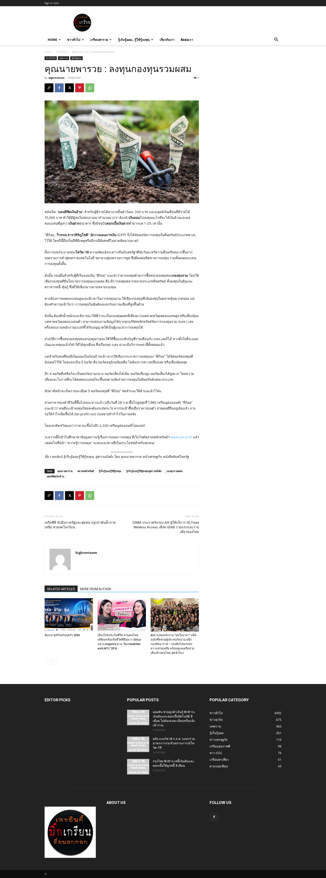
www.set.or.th (181, 437)
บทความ (63, 58)
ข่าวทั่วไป (73, 39)
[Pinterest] (79, 87)
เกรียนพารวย (99, 39)
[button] (276, 40)
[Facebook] (59, 87)
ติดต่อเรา (187, 39)
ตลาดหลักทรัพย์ (85, 471)
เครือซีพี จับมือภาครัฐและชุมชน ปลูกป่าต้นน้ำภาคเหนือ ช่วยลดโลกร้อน (80, 525)
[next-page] (54, 661)
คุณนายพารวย (65, 471)
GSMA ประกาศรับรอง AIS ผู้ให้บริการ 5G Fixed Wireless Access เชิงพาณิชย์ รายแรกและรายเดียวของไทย (165, 527)
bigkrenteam (57, 77)
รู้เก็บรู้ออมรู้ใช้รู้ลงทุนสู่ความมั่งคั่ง (143, 471)
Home (52, 39)
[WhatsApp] (89, 87)
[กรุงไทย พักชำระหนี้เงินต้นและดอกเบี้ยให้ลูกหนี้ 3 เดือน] (138, 766)
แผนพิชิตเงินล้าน (55, 476)
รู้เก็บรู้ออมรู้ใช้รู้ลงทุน (110, 471)
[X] (69, 87)
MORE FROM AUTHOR (95, 589)
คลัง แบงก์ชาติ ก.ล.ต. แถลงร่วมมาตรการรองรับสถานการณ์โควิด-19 (174, 743)
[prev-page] (47, 661)
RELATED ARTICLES (61, 589)
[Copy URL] (49, 87)
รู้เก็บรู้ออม (76, 58)
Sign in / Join (52, 3)
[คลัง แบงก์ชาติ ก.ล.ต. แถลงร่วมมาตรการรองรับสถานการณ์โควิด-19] (138, 744)
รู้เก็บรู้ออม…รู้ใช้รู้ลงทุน (134, 39)
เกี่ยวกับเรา (167, 39)
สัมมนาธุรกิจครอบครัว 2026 (62, 635)
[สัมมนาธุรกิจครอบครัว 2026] (69, 614)
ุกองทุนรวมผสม (174, 471)
